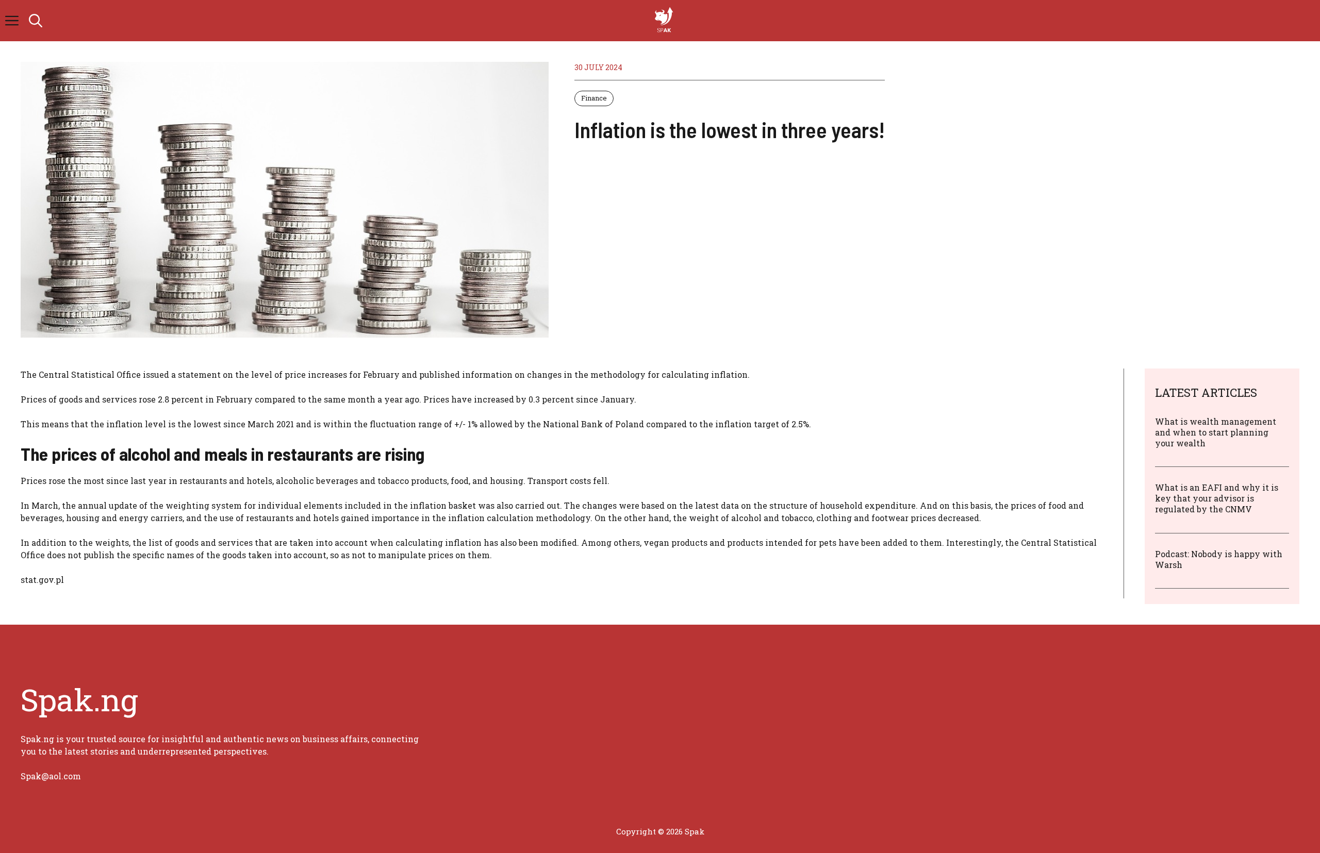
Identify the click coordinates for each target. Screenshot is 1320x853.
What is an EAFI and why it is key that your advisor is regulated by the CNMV (1216, 498)
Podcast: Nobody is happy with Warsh (1218, 559)
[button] (35, 20)
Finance (594, 98)
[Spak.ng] (665, 20)
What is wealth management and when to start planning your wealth (1215, 432)
